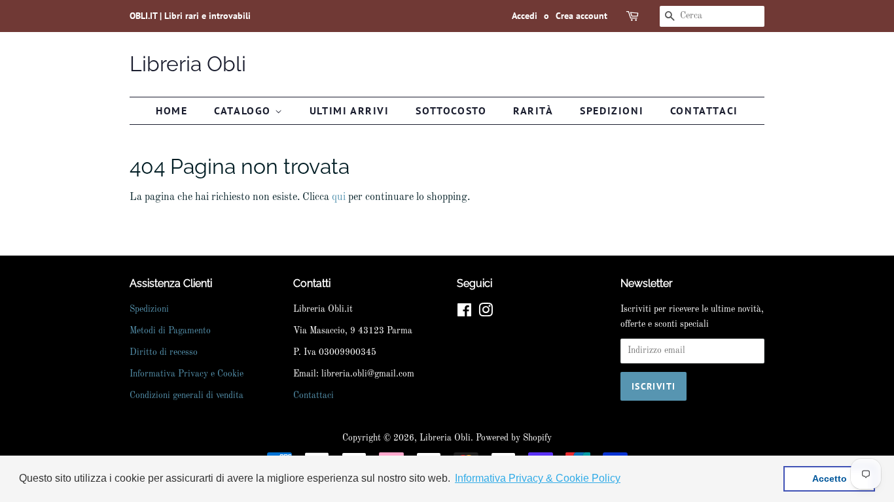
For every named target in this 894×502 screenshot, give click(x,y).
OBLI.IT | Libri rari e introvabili (190, 16)
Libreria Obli (188, 64)
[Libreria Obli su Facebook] (464, 313)
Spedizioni (611, 110)
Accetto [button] (829, 478)
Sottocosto (451, 110)
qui (339, 197)
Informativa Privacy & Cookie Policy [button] (537, 478)
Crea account (581, 16)
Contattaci (704, 110)
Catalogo (244, 110)
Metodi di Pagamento (170, 331)
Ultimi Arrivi (349, 110)
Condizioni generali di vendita (186, 396)
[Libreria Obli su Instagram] (485, 313)
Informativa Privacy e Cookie (186, 374)
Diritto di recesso (164, 352)
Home (171, 110)
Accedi (524, 16)
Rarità (533, 110)
